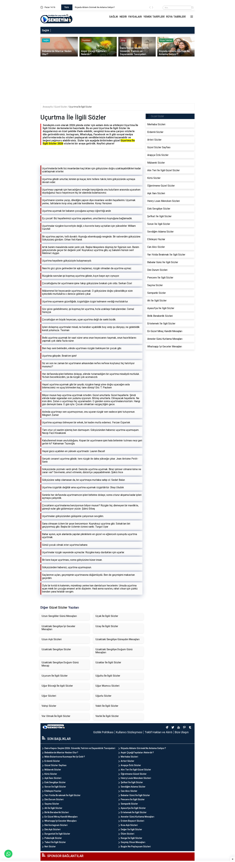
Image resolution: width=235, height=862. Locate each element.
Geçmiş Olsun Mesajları (133, 842)
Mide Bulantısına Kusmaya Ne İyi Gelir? (64, 756)
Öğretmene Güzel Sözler (134, 774)
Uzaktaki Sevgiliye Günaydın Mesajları (117, 639)
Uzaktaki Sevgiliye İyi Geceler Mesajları (58, 628)
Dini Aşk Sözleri (52, 829)
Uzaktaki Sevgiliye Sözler (56, 649)
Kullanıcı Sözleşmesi (129, 732)
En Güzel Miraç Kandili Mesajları (61, 816)
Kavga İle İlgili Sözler (131, 838)
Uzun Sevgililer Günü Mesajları (59, 616)
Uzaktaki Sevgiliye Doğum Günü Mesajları (114, 651)
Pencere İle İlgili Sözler (133, 799)
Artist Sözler (127, 761)
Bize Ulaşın (182, 732)
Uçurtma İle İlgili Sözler (80, 106)
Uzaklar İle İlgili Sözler (108, 662)
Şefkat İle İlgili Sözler (132, 782)
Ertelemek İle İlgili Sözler (134, 812)
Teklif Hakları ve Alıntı (158, 732)
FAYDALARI (135, 16)
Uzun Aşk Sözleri (52, 639)
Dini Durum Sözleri (53, 799)
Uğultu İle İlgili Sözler (107, 675)
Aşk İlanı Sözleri (52, 778)
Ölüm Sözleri (127, 833)
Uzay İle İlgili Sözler (106, 626)
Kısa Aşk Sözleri (129, 825)
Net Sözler (50, 846)
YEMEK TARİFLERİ (153, 16)
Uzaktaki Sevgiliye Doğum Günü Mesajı (60, 664)
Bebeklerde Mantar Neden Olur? (61, 752)
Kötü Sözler (50, 774)
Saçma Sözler (51, 803)
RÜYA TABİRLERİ (176, 16)
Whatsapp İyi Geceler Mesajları (60, 821)
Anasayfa (48, 106)
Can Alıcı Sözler (129, 791)
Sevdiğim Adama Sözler (133, 786)
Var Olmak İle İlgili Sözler (56, 716)
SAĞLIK (113, 16)
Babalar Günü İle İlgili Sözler (135, 795)
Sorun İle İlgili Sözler (55, 786)
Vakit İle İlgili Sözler (106, 705)
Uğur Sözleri (49, 695)
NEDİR (123, 16)
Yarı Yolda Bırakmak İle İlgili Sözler (62, 795)
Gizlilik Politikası (103, 732)
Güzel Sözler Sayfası (55, 765)
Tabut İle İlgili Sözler (55, 842)
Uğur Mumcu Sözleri (107, 685)
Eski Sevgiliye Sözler (55, 782)
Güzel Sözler (61, 106)
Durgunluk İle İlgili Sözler (57, 833)
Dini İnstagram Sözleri (55, 825)
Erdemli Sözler (52, 761)
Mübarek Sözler (52, 769)
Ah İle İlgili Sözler (53, 808)
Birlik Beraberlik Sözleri (56, 812)
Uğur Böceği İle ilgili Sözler (57, 685)
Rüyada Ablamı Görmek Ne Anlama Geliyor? (143, 748)
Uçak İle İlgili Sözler (106, 616)
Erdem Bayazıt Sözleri (132, 821)
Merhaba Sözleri (129, 756)
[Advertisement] (118, 81)
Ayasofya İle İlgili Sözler (133, 808)
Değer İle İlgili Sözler (131, 829)
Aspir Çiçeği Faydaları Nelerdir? (137, 752)
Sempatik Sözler (129, 803)
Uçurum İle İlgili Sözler (55, 675)
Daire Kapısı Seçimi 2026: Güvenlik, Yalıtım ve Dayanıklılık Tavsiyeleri (106, 7)
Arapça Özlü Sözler (131, 765)
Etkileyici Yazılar (52, 791)
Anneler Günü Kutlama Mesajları (137, 816)
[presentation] (150, 8)
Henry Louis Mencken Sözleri (136, 778)
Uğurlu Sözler (103, 695)
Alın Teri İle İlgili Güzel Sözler (136, 769)
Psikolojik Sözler (53, 838)
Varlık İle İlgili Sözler (107, 716)
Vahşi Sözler (49, 705)
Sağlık (45, 30)
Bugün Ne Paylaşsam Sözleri (136, 846)
